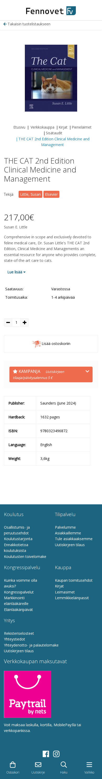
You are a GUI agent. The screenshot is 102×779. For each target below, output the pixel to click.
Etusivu (19, 127)
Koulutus (14, 514)
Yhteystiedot (14, 639)
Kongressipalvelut (19, 592)
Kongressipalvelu (22, 567)
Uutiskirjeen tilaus (70, 544)
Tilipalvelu (65, 514)
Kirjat (63, 127)
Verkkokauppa (42, 127)
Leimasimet (65, 592)
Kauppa (63, 567)
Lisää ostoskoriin (55, 343)
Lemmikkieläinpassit (72, 597)
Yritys (9, 620)
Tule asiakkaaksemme (74, 538)
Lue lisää (15, 271)
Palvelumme (65, 527)
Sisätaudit (54, 132)
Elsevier (51, 194)
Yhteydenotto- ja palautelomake (31, 645)
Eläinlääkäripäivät (18, 609)
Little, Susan (30, 194)
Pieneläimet (82, 127)
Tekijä (8, 194)
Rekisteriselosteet (19, 633)
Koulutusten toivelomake (25, 556)
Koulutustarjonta (18, 538)
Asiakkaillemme (68, 532)
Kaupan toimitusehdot (74, 580)
